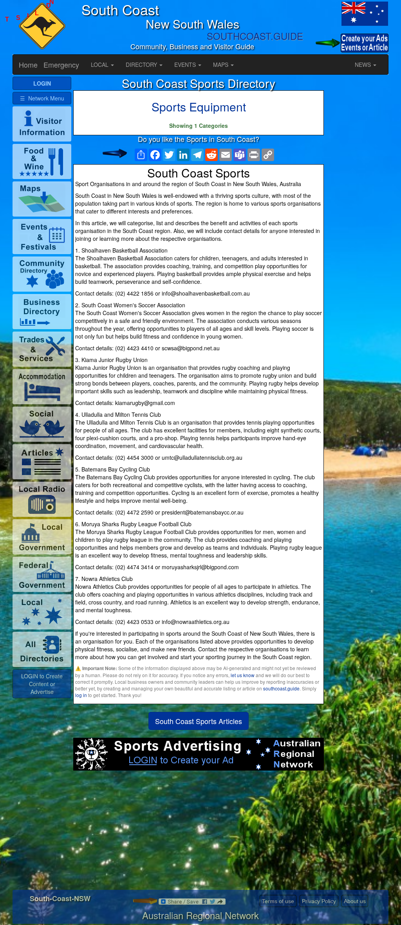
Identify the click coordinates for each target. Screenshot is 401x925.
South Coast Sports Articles (198, 721)
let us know (243, 675)
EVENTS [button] (185, 64)
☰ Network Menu (42, 98)
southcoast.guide (281, 688)
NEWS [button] (363, 64)
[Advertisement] (198, 833)
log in (81, 695)
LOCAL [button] (100, 64)
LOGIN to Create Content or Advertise (42, 684)
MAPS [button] (221, 64)
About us (355, 901)
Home (28, 64)
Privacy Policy (319, 901)
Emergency (61, 64)
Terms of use (278, 901)
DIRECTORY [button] (142, 64)
